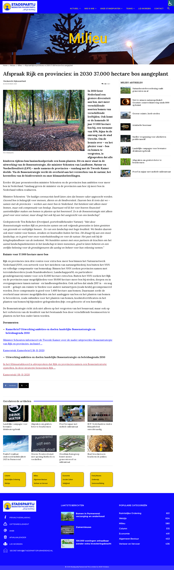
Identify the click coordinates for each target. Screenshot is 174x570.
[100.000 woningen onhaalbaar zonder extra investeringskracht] (67, 543)
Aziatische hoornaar (141, 125)
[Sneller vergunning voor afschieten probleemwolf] (126, 138)
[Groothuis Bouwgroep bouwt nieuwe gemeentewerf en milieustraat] (72, 443)
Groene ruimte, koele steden (146, 113)
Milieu (20, 65)
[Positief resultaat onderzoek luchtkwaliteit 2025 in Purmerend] (16, 443)
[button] (168, 9)
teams (129, 8)
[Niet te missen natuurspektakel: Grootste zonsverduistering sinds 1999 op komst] (126, 101)
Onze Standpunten (110, 8)
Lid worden (144, 8)
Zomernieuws (83, 527)
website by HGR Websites (100, 567)
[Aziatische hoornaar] (126, 126)
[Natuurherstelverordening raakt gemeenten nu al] (126, 90)
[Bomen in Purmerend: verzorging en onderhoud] (67, 516)
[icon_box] (16, 517)
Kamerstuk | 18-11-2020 (16, 374)
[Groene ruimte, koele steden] (126, 115)
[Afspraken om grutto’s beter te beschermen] (44, 413)
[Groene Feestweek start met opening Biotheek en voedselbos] (44, 443)
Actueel (74, 8)
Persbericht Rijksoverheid (14, 81)
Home (5, 65)
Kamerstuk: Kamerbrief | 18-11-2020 (23, 350)
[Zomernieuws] (67, 530)
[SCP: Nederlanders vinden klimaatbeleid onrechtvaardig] (100, 413)
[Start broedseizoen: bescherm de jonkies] (100, 443)
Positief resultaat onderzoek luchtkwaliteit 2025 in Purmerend (14, 457)
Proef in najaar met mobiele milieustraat (151, 171)
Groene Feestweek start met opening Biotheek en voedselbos (43, 457)
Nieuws (12, 65)
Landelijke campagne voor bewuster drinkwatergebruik (149, 149)
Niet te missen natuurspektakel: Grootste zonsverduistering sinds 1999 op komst (150, 102)
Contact (159, 8)
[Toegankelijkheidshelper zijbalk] (171, 3)
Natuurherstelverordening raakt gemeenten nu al (147, 89)
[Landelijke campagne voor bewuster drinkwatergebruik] (16, 413)
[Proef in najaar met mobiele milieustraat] (72, 413)
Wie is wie (89, 8)
